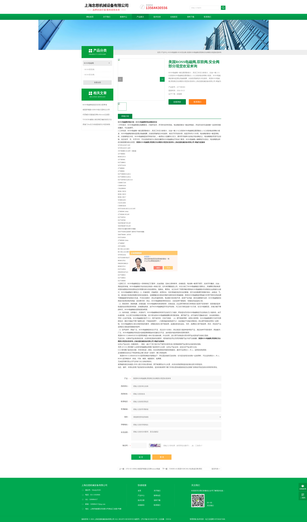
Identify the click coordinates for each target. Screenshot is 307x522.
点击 (109, 63)
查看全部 (97, 82)
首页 (158, 52)
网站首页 (90, 17)
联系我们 (207, 17)
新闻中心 (123, 17)
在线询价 (177, 102)
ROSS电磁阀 (89, 63)
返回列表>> (216, 469)
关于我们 (106, 17)
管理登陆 (193, 519)
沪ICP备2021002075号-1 (150, 519)
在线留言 (173, 17)
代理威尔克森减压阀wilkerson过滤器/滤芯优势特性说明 (97, 115)
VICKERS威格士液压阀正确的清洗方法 (97, 119)
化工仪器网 (209, 519)
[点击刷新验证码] (155, 446)
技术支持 (157, 17)
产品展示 (140, 17)
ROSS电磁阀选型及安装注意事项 (95, 105)
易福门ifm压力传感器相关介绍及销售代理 (97, 124)
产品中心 (164, 52)
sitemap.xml (219, 519)
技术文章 (141, 500)
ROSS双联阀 (89, 69)
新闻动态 (157, 495)
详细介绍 (125, 116)
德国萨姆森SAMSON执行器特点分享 (96, 110)
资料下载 (190, 17)
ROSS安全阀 (89, 75)
